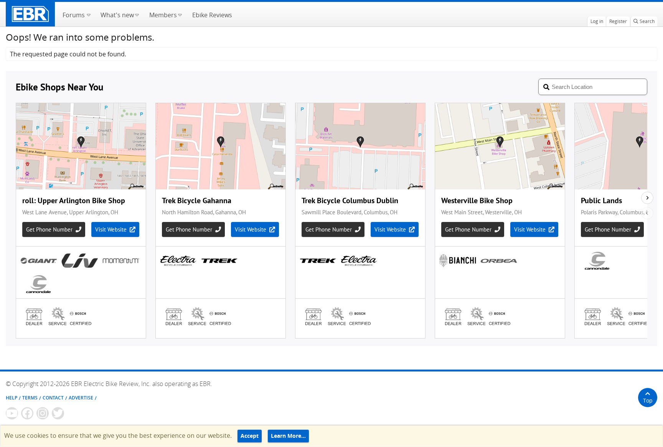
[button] (88, 14)
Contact (53, 397)
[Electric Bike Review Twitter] (58, 413)
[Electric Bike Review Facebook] (27, 413)
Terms (30, 397)
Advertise (81, 397)
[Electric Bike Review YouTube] (12, 413)
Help (11, 397)
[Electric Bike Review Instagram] (42, 413)
